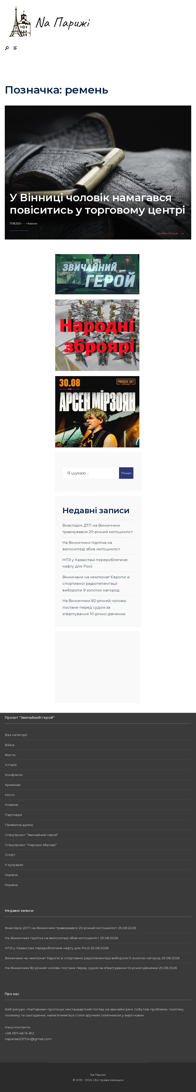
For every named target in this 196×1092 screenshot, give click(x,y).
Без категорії (16, 735)
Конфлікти (13, 775)
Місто (10, 795)
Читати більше (172, 233)
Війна (9, 745)
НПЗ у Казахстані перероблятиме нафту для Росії (47, 948)
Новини (32, 223)
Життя (10, 755)
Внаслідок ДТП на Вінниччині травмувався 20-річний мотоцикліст (61, 928)
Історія (10, 765)
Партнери (13, 815)
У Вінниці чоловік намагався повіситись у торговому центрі (97, 203)
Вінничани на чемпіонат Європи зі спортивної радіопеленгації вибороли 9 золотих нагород (96, 583)
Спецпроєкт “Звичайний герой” (32, 835)
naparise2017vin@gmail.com (28, 1039)
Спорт (10, 855)
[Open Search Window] (7, 48)
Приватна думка (19, 825)
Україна (11, 875)
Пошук (126, 473)
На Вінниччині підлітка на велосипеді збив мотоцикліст (52, 938)
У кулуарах (14, 865)
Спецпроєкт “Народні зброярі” (31, 845)
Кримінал (13, 785)
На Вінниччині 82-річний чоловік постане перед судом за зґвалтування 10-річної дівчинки (94, 607)
